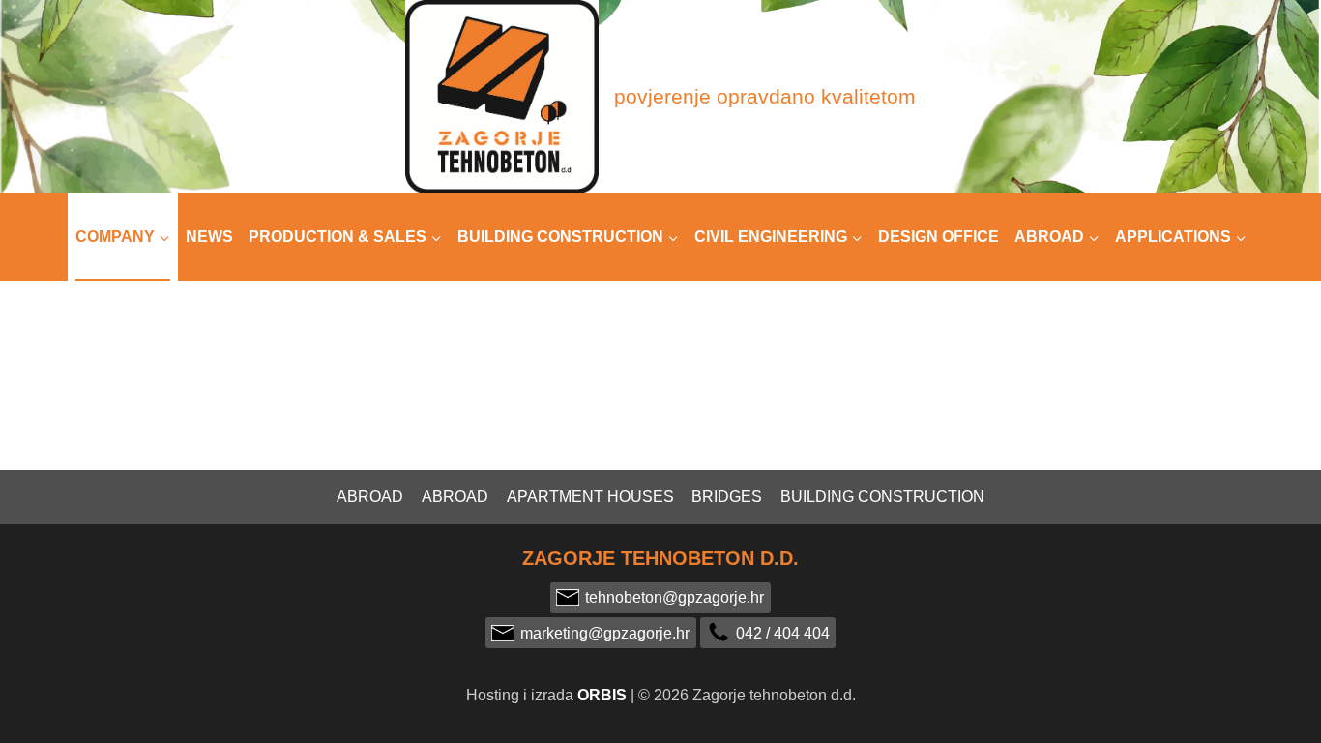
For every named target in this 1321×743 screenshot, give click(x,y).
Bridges (726, 497)
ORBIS (602, 695)
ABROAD (455, 497)
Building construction (882, 497)
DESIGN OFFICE (938, 236)
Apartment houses (590, 497)
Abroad (370, 497)
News (209, 236)
